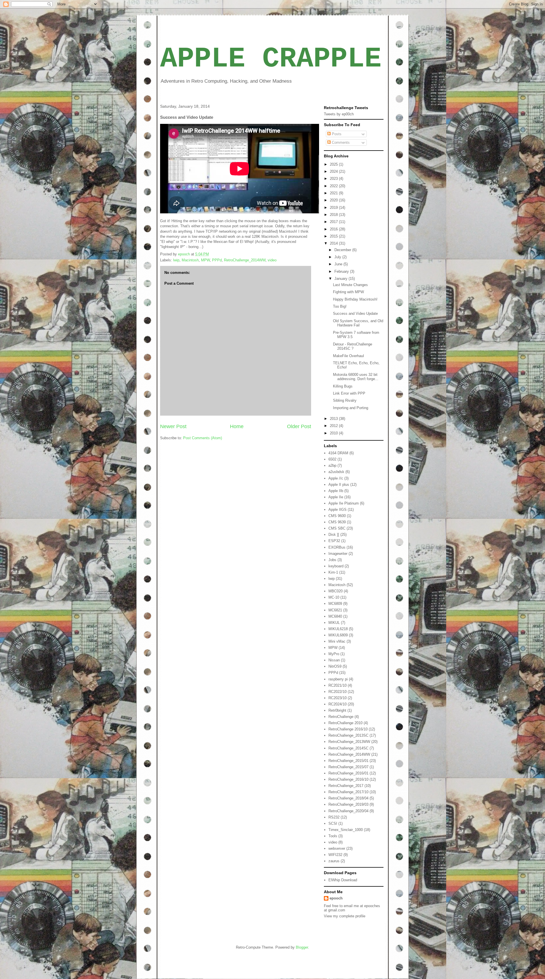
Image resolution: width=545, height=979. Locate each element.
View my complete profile (344, 916)
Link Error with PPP (349, 393)
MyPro (333, 654)
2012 (334, 426)
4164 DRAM (338, 453)
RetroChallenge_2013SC (348, 735)
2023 (334, 178)
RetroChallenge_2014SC (348, 748)
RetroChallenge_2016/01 (348, 773)
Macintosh (190, 260)
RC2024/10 (337, 704)
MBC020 (335, 591)
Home (237, 426)
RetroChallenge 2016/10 (348, 729)
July (338, 257)
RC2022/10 (337, 692)
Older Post (299, 426)
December (343, 250)
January (341, 278)
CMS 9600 (337, 516)
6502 (332, 459)
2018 (334, 215)
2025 (334, 164)
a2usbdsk (336, 472)
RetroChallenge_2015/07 (348, 767)
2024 (334, 171)
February (342, 271)
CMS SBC (336, 528)
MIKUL (334, 622)
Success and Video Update (355, 313)
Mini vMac (336, 641)
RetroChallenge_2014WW (244, 260)
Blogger (302, 947)
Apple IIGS (337, 509)
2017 (334, 222)
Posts (336, 134)
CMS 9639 (337, 522)
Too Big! (340, 306)
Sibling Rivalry (345, 400)
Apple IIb (335, 491)
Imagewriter (337, 553)
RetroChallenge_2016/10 (348, 779)
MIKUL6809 (338, 635)
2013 (334, 418)
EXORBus (336, 547)
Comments (340, 142)
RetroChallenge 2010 (345, 723)
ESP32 (334, 541)
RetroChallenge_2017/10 (348, 792)
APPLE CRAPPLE (271, 59)
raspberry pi (338, 679)
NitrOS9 (334, 666)
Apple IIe (335, 497)
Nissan (334, 660)
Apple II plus (338, 484)
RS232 (333, 817)
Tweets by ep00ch (339, 114)
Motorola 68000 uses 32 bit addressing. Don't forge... (355, 376)
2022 (334, 186)
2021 (334, 193)
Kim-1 (333, 572)
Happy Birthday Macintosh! (355, 299)
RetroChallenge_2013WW (349, 742)
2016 (334, 229)
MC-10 (333, 597)
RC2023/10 (337, 698)
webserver (336, 848)
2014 (334, 243)
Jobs (332, 560)
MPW (205, 260)
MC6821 (335, 610)
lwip (176, 260)
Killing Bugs (343, 386)
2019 (334, 207)
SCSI (332, 823)
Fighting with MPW (348, 292)
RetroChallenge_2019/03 (348, 804)
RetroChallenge (340, 717)
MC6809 (335, 603)
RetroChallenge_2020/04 (348, 811)
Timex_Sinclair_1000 (345, 830)
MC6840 (335, 616)
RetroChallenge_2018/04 (348, 798)
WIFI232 (335, 855)
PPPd (217, 260)
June (338, 264)
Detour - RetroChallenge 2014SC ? (352, 346)
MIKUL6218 (338, 629)
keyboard (335, 566)
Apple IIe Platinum (343, 503)
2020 (334, 200)
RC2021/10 (337, 685)
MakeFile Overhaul (348, 356)
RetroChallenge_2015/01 (348, 761)
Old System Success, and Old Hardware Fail (358, 323)
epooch (336, 898)
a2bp (332, 465)
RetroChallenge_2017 (345, 786)
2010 (334, 433)
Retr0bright (337, 710)
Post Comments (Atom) (202, 438)
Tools (332, 836)
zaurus (333, 861)
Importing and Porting (350, 408)
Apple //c (335, 478)
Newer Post (173, 426)
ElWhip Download (342, 880)
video (272, 260)
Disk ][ (333, 534)
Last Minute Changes (350, 285)
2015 (334, 236)
